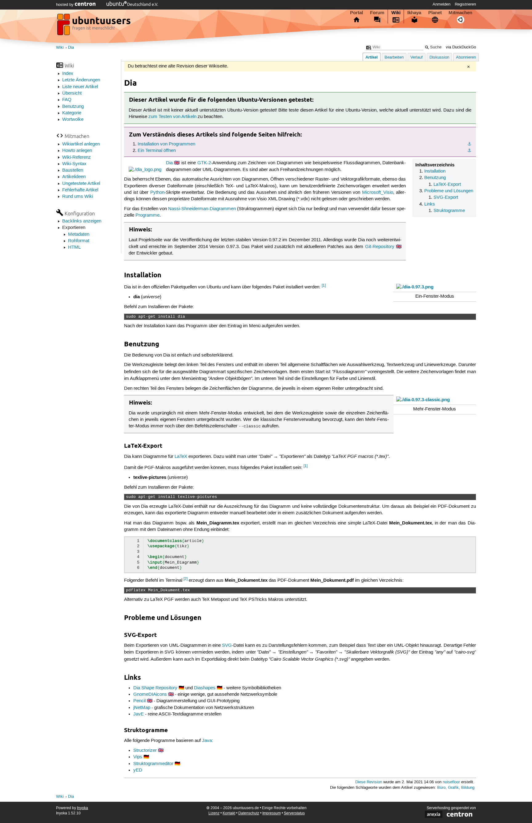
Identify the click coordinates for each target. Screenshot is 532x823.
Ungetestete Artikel (81, 183)
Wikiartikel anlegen (81, 144)
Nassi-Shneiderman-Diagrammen (202, 209)
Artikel (371, 57)
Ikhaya (414, 13)
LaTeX (181, 456)
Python (157, 192)
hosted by (65, 4)
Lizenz (214, 813)
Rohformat (78, 241)
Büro (441, 787)
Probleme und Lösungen (448, 191)
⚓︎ (469, 144)
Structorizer (145, 750)
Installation (434, 171)
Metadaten (78, 234)
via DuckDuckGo (461, 47)
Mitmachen (460, 13)
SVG (227, 645)
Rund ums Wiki (77, 196)
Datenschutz (248, 813)
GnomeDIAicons (150, 694)
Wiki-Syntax (74, 164)
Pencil (139, 701)
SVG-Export (445, 197)
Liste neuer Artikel (80, 87)
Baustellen (72, 170)
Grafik (453, 787)
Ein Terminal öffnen (157, 150)
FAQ (66, 100)
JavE (138, 714)
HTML (74, 247)
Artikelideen (74, 177)
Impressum (271, 813)
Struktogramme (449, 211)
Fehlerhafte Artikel (80, 190)
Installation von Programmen (166, 144)
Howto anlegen (77, 150)
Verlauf (416, 57)
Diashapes (205, 688)
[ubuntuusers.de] (94, 26)
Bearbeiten (394, 57)
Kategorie (71, 113)
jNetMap (141, 708)
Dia (71, 47)
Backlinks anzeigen (81, 221)
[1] (324, 285)
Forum (377, 13)
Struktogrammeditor (153, 764)
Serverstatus (294, 813)
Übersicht (72, 93)
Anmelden (441, 4)
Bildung (467, 787)
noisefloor (451, 782)
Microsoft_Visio (377, 192)
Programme (147, 215)
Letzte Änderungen (81, 80)
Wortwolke (72, 119)
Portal (356, 13)
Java (207, 741)
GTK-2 (204, 163)
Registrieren (465, 4)
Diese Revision (368, 782)
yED (137, 770)
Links (429, 204)
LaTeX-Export (447, 184)
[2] (185, 579)
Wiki (396, 13)
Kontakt (229, 813)
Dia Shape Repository (155, 688)
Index (67, 73)
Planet (435, 13)
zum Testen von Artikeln (172, 117)
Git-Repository (379, 247)
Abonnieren (466, 57)
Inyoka (82, 808)
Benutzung (73, 106)
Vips (137, 757)
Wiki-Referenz (76, 157)
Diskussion (439, 57)
